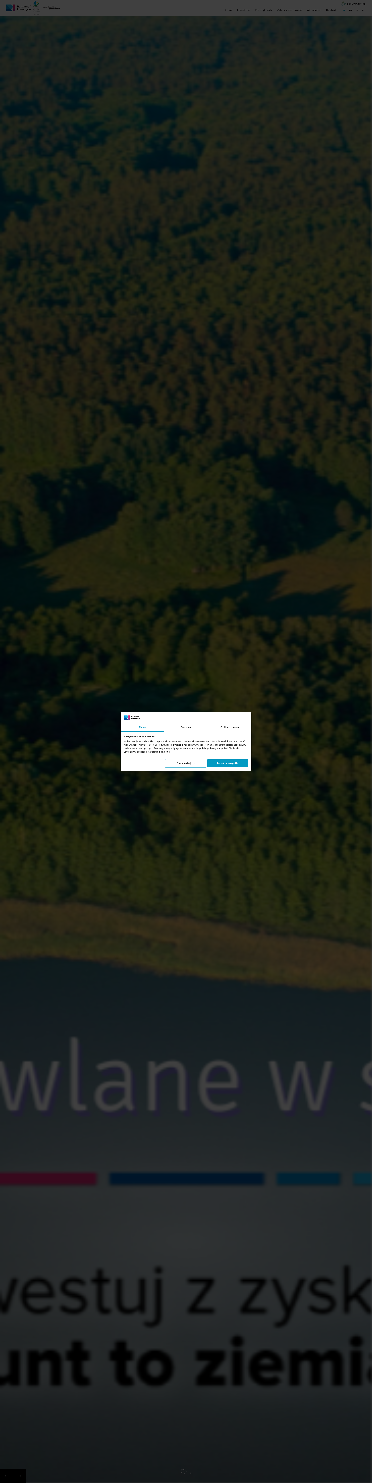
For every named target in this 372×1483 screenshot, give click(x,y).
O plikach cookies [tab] (229, 727)
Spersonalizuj (184, 763)
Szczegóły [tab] (186, 727)
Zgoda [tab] (142, 727)
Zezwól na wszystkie (227, 763)
